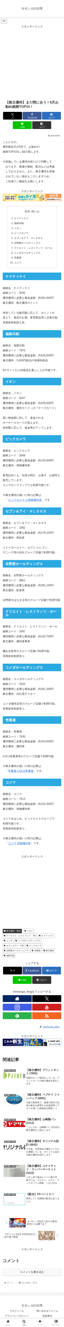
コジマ (17, 262)
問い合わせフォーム (47, 1311)
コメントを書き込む (32, 1271)
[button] (41, 125)
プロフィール (17, 1311)
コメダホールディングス (27, 252)
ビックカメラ (21, 233)
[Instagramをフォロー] (17, 1007)
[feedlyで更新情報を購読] (17, 1015)
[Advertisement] (32, 61)
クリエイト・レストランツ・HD (21, 936)
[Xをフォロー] (46, 998)
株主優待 (50, 950)
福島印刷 (19, 223)
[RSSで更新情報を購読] (46, 1015)
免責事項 (47, 1315)
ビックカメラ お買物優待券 (25, 500)
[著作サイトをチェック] (17, 998)
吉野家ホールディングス (27, 243)
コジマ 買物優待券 (19, 843)
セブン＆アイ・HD (15, 945)
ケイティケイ (21, 218)
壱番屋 (17, 257)
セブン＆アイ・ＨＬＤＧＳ (28, 238)
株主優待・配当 (13, 931)
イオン (17, 228)
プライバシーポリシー (17, 1315)
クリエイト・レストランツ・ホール (33, 248)
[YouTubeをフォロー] (46, 1007)
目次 (27, 211)
